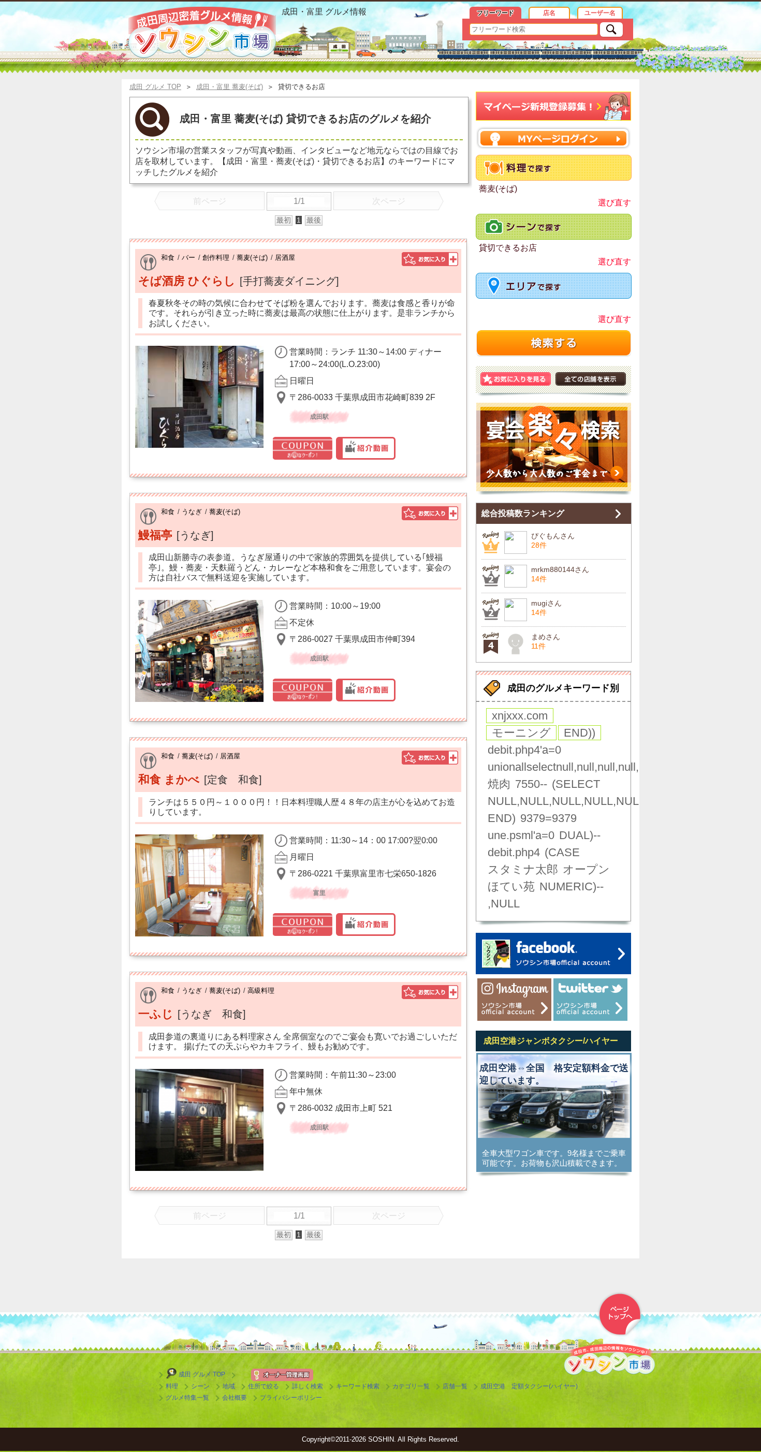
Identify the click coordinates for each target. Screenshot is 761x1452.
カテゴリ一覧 (411, 1386)
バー (188, 257)
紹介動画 (366, 448)
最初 (283, 220)
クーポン (302, 448)
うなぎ (192, 512)
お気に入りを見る (515, 379)
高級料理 (260, 990)
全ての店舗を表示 (590, 379)
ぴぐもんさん (553, 536)
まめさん (545, 637)
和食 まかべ (169, 779)
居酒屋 (285, 257)
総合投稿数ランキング (522, 513)
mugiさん (546, 603)
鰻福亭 (155, 535)
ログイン (554, 138)
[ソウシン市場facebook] (553, 953)
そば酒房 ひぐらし (187, 280)
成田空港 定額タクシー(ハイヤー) (529, 1386)
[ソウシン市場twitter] (590, 999)
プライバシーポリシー (291, 1397)
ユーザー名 (600, 13)
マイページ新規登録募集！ (554, 106)
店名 (549, 13)
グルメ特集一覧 (187, 1397)
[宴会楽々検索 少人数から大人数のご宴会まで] (553, 449)
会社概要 (234, 1397)
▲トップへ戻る (619, 1314)
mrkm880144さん (560, 569)
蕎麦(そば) (252, 257)
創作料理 (215, 257)
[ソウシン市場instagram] (514, 999)
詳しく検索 (307, 1386)
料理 (172, 1386)
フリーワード (495, 13)
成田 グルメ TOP (202, 1374)
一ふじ (155, 1013)
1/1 (299, 201)
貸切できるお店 (508, 247)
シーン (200, 1386)
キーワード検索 (357, 1386)
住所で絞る (263, 1386)
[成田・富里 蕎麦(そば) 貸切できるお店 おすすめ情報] (202, 32)
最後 (313, 220)
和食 (167, 257)
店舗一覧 (455, 1386)
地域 (229, 1386)
